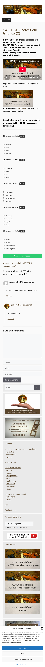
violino (8, 242)
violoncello (9, 219)
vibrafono (9, 195)
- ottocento (10, 484)
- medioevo (10, 473)
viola (7, 225)
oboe (7, 171)
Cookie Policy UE (21, 664)
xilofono (8, 154)
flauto (7, 148)
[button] (42, 629)
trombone (9, 168)
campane (9, 201)
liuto (7, 174)
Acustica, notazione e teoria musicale (20, 449)
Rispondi (9, 296)
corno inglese (10, 249)
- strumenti (10, 497)
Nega (22, 654)
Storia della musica (13, 468)
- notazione (10, 454)
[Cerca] (37, 387)
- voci (8, 500)
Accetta (22, 648)
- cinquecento (11, 476)
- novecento (11, 486)
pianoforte (9, 192)
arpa (7, 151)
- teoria (9, 457)
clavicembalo (10, 198)
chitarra (8, 145)
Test (6, 505)
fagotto (8, 222)
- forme (9, 470)
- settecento (11, 481)
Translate (23, 527)
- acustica (10, 452)
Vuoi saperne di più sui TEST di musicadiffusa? (17, 264)
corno (7, 177)
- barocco (10, 478)
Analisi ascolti (10, 462)
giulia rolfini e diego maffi (22, 305)
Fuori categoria (11, 510)
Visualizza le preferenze (22, 659)
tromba (8, 239)
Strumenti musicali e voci (15, 494)
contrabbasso (10, 246)
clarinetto (9, 216)
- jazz (8, 489)
